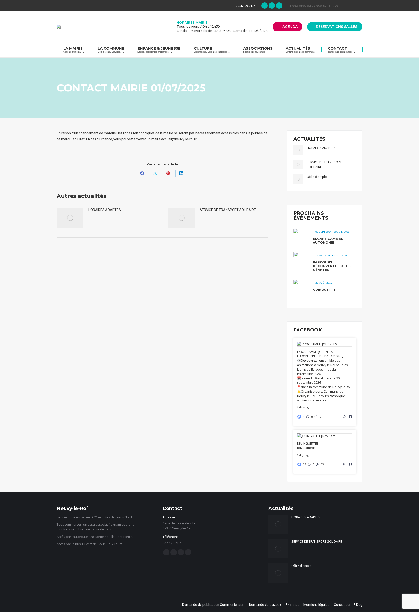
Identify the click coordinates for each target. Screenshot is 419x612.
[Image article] (70, 218)
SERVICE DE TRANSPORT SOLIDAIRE (228, 210)
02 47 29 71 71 (173, 542)
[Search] (355, 5)
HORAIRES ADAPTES (104, 210)
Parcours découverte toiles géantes (332, 266)
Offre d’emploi (317, 176)
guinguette (324, 289)
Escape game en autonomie (328, 240)
